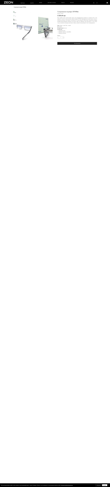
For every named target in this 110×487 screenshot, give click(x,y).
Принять (104, 485)
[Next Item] (51, 29)
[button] (23, 3)
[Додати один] (63, 37)
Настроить (98, 485)
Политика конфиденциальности (67, 485)
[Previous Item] (18, 29)
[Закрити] (108, 485)
